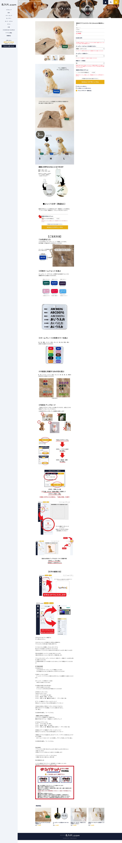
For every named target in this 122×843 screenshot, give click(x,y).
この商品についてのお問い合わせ (84, 88)
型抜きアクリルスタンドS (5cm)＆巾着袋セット (42, 823)
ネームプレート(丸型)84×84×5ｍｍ (61, 823)
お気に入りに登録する (81, 86)
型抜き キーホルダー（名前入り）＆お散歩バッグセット (78, 823)
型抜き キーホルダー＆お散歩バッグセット (96, 823)
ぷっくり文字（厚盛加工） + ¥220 (86, 72)
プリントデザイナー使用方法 (84, 90)
